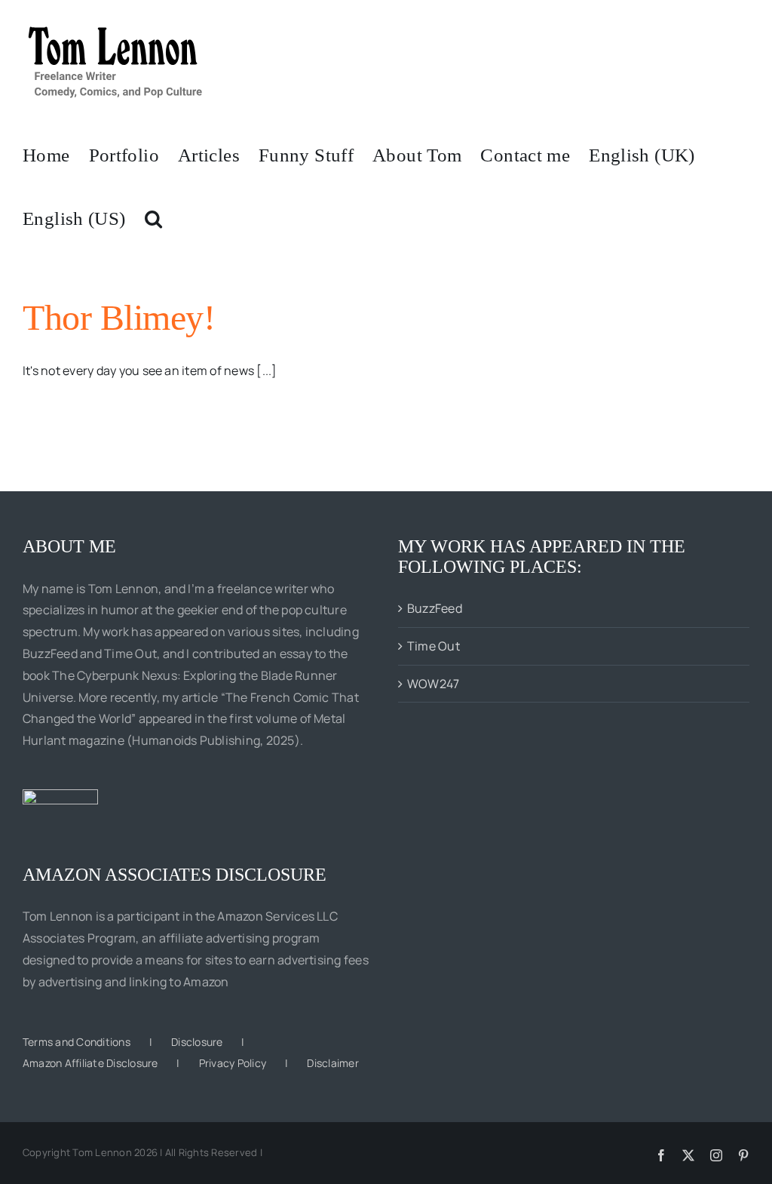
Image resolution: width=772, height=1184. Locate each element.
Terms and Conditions (76, 1042)
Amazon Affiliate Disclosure (90, 1063)
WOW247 (433, 683)
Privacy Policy (232, 1063)
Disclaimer (332, 1063)
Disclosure (196, 1042)
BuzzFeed (434, 608)
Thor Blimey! (119, 317)
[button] (153, 217)
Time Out (433, 646)
